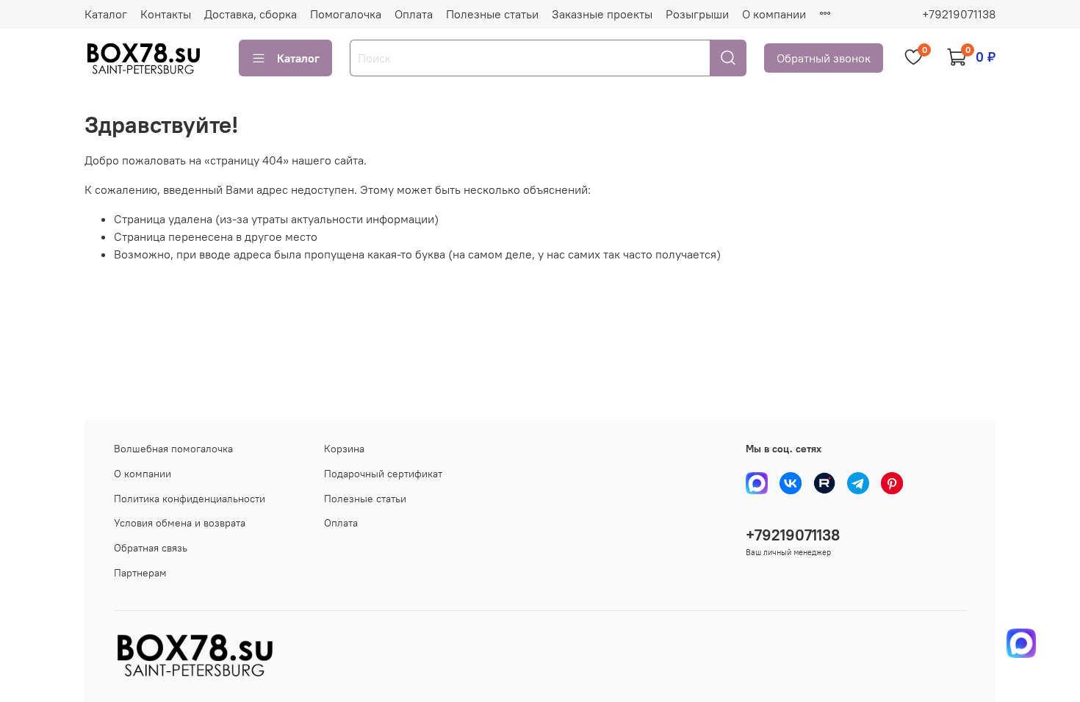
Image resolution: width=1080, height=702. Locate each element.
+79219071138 (959, 14)
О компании (774, 14)
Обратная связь (150, 547)
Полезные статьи (492, 14)
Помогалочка (345, 14)
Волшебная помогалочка (173, 448)
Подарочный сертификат (383, 473)
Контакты (165, 14)
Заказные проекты (602, 14)
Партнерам (140, 572)
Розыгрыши (697, 14)
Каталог (105, 14)
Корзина (344, 448)
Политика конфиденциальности (189, 498)
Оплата (414, 14)
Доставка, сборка (250, 14)
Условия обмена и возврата (179, 522)
